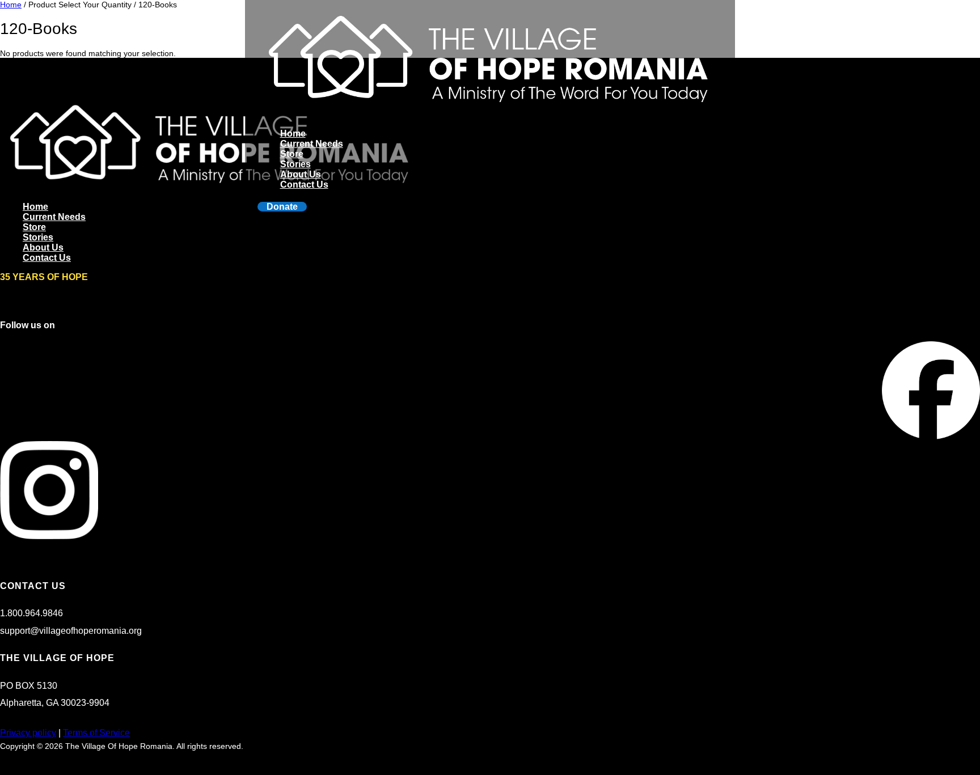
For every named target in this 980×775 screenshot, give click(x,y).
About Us (300, 174)
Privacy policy (28, 733)
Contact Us (304, 184)
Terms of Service (96, 733)
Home (293, 133)
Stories (295, 164)
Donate (282, 206)
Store (291, 154)
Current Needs (311, 144)
